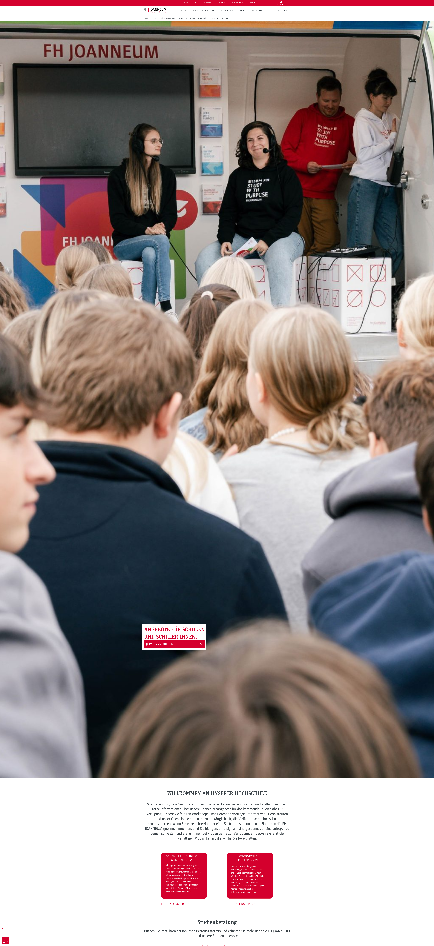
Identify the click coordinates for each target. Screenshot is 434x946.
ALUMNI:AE (221, 3)
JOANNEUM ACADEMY (203, 10)
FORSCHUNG (227, 10)
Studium (181, 10)
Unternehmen (237, 3)
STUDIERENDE (207, 3)
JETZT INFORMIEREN (174, 904)
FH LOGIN (251, 3)
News (242, 10)
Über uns (257, 10)
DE (288, 3)
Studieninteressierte (188, 3)
